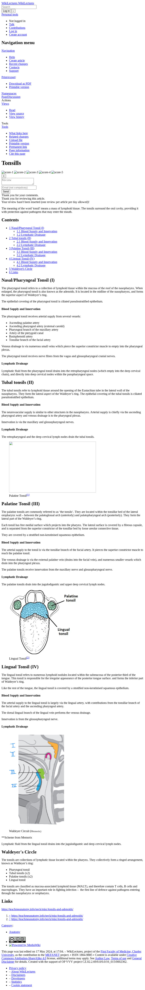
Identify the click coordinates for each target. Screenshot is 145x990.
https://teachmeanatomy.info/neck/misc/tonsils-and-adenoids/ (37, 909)
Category (7, 925)
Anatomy (14, 932)
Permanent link (18, 146)
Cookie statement (21, 985)
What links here (18, 133)
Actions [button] (6, 100)
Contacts (14, 67)
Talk (11, 24)
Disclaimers (18, 975)
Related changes (19, 136)
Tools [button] (5, 123)
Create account (18, 34)
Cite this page (17, 153)
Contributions (17, 27)
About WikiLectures (23, 971)
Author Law (102, 958)
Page (4, 96)
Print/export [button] (8, 77)
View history (16, 117)
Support (14, 70)
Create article (17, 60)
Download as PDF (20, 83)
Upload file (15, 140)
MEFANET (52, 954)
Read (12, 110)
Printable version (19, 87)
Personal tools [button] (10, 14)
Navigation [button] (8, 50)
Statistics (16, 981)
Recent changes (18, 64)
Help (12, 57)
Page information (19, 150)
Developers (18, 978)
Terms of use (118, 958)
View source (16, 113)
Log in (6, 10)
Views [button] (5, 103)
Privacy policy (17, 968)
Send (6, 191)
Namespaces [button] (9, 93)
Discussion (13, 96)
